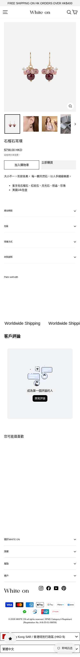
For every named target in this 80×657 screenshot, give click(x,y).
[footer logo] (16, 591)
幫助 (6, 564)
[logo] (40, 12)
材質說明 (8, 257)
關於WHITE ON (12, 539)
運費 (16, 155)
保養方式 (8, 242)
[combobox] (40, 637)
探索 (6, 551)
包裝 (6, 226)
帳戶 (6, 576)
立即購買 (47, 162)
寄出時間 (8, 211)
